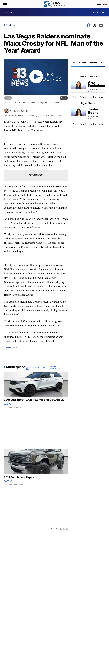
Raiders (9, 24)
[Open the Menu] (4, 4)
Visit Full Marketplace (55, 368)
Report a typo (11, 348)
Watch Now (97, 4)
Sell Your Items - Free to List (36, 368)
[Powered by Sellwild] (64, 529)
